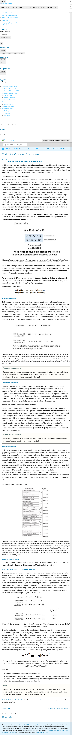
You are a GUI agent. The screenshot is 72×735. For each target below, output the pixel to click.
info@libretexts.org (42, 732)
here (59, 563)
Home (10, 148)
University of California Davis (47, 148)
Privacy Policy (52, 730)
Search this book (5, 31)
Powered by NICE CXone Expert (28, 724)
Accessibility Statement (9, 732)
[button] (7, 113)
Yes (5, 717)
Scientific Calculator (9, 99)
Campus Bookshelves (25, 148)
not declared (37, 700)
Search (5, 144)
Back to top (5, 708)
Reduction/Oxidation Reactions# (12, 700)
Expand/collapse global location (69, 148)
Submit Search (5, 37)
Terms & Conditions (62, 730)
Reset (3, 50)
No (12, 717)
